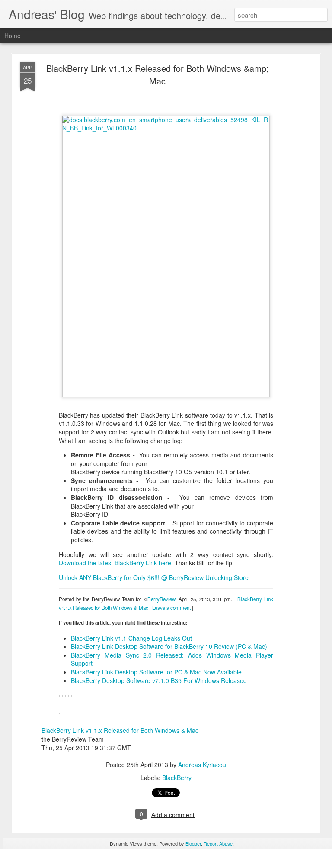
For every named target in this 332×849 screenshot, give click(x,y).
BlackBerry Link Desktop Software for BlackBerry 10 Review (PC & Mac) (169, 646)
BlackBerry (177, 777)
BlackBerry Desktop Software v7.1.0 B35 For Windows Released (159, 680)
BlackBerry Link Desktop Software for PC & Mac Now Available (156, 672)
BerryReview (161, 599)
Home (12, 35)
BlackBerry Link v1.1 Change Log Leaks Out (131, 638)
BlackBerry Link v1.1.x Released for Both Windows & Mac (120, 730)
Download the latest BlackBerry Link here (115, 562)
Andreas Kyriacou (202, 764)
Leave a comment (171, 607)
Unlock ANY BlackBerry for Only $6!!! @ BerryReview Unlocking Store (154, 577)
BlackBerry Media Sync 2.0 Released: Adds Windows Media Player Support (172, 659)
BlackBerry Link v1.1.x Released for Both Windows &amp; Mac (157, 74)
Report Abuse (218, 843)
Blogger (193, 843)
